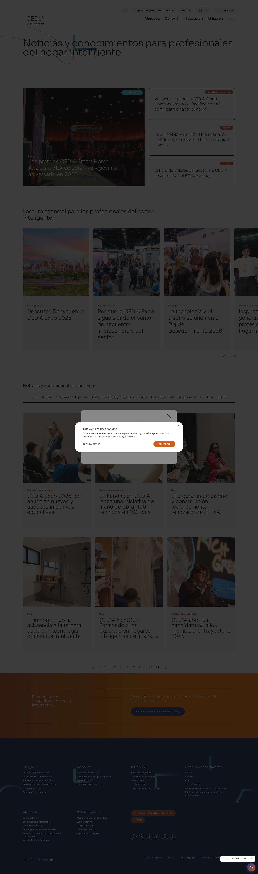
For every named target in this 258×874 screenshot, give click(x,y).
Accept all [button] (164, 444)
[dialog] (129, 437)
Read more (130, 436)
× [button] (178, 426)
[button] (91, 444)
